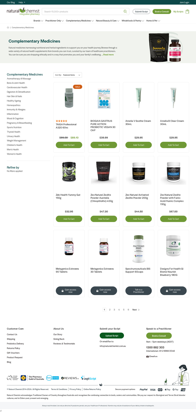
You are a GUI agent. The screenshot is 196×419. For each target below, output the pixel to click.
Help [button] (21, 2)
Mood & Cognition (15, 118)
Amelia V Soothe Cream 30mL (138, 122)
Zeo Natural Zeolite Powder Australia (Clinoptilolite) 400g (102, 198)
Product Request (15, 357)
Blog (9, 361)
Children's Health (14, 144)
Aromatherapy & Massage (19, 78)
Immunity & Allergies (16, 109)
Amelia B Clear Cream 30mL (172, 122)
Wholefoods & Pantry (131, 20)
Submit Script (141, 11)
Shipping (11, 338)
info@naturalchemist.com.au (113, 345)
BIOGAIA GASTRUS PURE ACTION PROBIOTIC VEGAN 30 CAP (103, 125)
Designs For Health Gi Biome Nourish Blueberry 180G (171, 272)
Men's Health (13, 149)
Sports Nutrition (14, 127)
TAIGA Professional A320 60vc (66, 126)
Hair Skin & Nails (14, 96)
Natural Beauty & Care (106, 20)
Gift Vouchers (13, 352)
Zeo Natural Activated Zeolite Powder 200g (137, 196)
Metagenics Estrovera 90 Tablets (67, 270)
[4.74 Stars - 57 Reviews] (69, 121)
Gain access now (70, 290)
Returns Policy (13, 348)
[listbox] (72, 74)
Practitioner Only (53, 20)
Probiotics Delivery (15, 343)
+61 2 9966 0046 (166, 350)
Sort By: (58, 75)
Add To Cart (68, 144)
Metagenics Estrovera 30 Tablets (102, 270)
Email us (153, 356)
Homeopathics (13, 105)
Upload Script (111, 335)
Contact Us (12, 334)
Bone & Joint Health (16, 82)
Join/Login (184, 2)
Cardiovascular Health (17, 87)
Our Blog (11, 2)
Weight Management (16, 140)
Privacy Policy (75, 389)
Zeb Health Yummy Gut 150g (68, 196)
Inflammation (13, 113)
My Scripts (178, 11)
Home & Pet (151, 20)
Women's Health (14, 153)
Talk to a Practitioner (138, 290)
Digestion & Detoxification (18, 91)
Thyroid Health (13, 131)
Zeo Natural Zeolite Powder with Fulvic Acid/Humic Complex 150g (172, 199)
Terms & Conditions (59, 389)
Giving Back (58, 338)
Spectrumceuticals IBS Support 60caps (137, 270)
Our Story (57, 334)
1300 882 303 (155, 347)
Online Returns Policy (92, 389)
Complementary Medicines (78, 20)
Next (134, 309)
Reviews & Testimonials (64, 343)
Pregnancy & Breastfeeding (19, 122)
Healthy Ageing (14, 100)
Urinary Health (13, 136)
